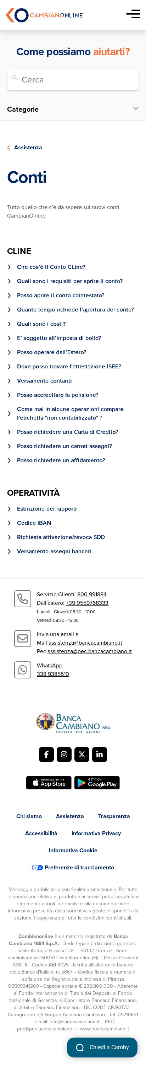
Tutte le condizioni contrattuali (98, 918)
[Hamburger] (133, 15)
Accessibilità (41, 833)
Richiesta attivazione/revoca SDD (61, 537)
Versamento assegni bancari (54, 551)
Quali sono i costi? (41, 323)
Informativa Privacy (96, 833)
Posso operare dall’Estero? (51, 352)
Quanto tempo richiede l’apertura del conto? (75, 309)
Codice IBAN (34, 523)
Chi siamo (29, 816)
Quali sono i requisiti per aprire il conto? (70, 281)
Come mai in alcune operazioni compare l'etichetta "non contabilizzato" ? (70, 413)
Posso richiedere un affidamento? (61, 460)
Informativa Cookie (73, 850)
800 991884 (92, 594)
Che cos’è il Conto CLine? (51, 267)
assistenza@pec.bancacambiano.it (89, 651)
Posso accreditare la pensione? (57, 395)
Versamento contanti (44, 380)
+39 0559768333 (87, 603)
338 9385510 (53, 674)
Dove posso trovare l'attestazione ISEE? (69, 366)
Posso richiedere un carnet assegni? (64, 446)
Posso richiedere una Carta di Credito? (68, 432)
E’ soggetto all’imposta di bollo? (59, 338)
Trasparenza (114, 816)
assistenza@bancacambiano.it (85, 642)
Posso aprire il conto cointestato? (60, 295)
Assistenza (28, 147)
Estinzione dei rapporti (47, 508)
